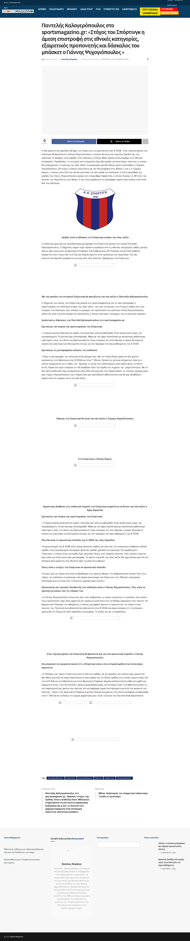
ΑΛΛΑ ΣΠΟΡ (86, 9)
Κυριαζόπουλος (85, 778)
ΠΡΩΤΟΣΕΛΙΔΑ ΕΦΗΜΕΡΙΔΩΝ (150, 11)
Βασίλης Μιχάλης (69, 59)
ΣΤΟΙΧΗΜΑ (167, 9)
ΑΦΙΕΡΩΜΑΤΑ (129, 9)
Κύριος (98, 778)
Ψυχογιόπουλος (124, 778)
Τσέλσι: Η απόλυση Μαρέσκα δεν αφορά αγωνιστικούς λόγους (171, 846)
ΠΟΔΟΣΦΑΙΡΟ (56, 9)
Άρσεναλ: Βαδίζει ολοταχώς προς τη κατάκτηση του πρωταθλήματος (171, 862)
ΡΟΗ (98, 9)
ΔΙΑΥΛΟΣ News (169, 13)
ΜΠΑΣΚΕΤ (72, 9)
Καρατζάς (70, 778)
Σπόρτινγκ (109, 778)
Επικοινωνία (172, 5)
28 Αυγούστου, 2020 (90, 59)
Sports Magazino (16, 937)
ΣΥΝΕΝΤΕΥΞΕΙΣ (111, 9)
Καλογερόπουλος (55, 778)
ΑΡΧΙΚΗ (42, 9)
